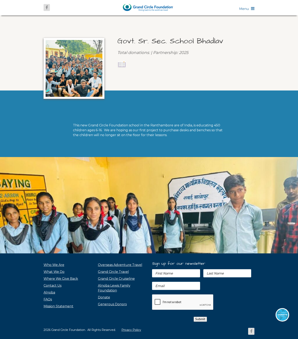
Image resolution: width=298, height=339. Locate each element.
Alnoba (49, 292)
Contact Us (52, 285)
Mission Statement (58, 306)
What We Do (54, 272)
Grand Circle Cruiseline (116, 279)
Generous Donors (112, 304)
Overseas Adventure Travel (120, 265)
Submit (200, 319)
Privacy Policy (131, 330)
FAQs (48, 299)
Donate (104, 297)
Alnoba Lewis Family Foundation (114, 288)
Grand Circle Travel (113, 272)
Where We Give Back (61, 279)
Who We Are (54, 265)
